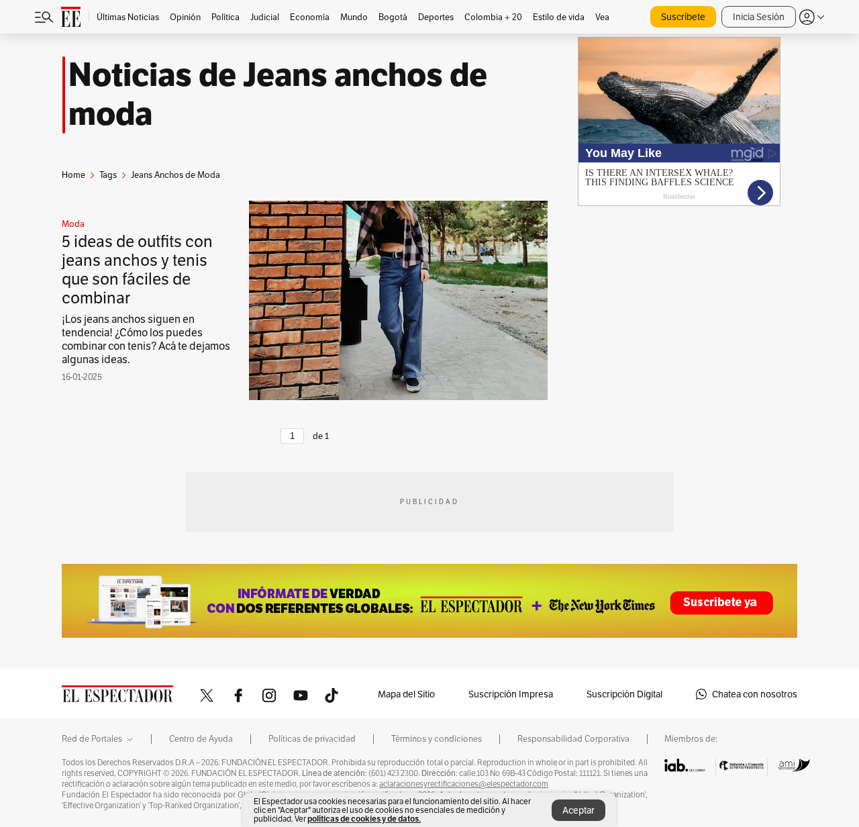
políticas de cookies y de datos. (364, 819)
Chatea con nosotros (754, 694)
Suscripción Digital (624, 694)
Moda (73, 224)
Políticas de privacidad (312, 739)
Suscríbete (683, 17)
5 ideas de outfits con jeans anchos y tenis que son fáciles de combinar (137, 269)
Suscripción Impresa (510, 694)
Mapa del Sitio (406, 694)
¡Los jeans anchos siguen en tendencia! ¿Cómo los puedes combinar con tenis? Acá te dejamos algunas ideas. (146, 339)
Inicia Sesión (759, 17)
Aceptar (578, 810)
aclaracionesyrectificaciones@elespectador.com (463, 784)
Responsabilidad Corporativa (573, 739)
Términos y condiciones (436, 739)
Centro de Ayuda (201, 739)
